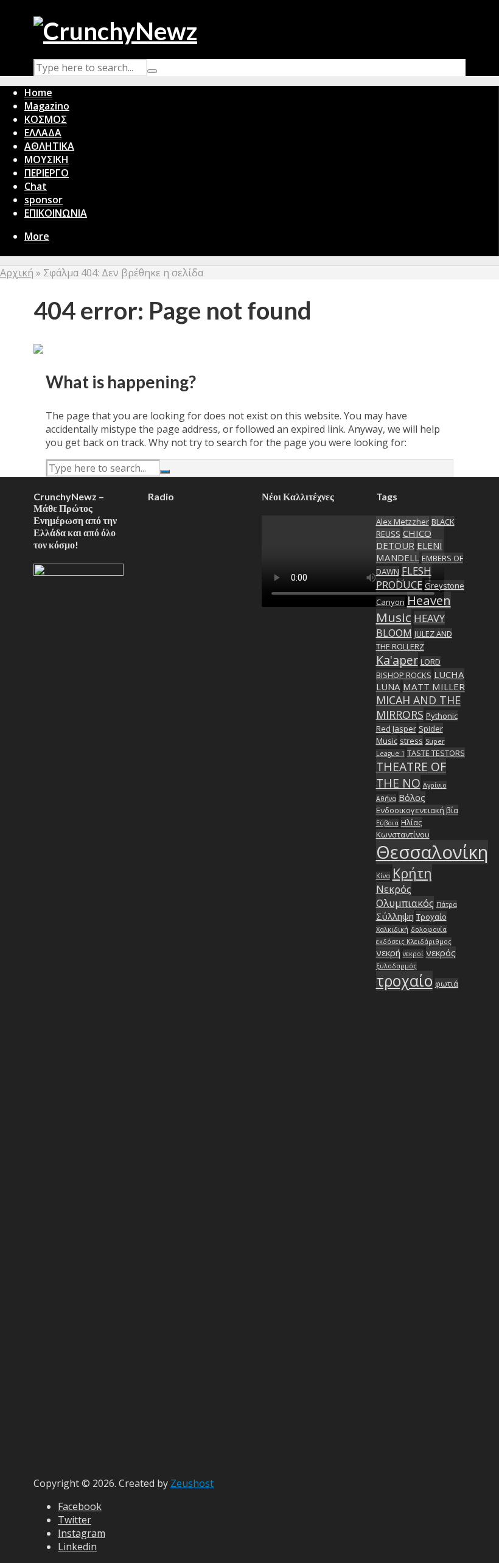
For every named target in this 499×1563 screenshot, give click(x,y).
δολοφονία (429, 929)
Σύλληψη (395, 916)
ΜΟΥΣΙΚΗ (46, 159)
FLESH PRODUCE (403, 578)
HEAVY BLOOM (410, 625)
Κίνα (383, 876)
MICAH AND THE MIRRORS (418, 707)
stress (411, 740)
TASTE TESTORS (436, 752)
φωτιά (446, 983)
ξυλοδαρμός (396, 966)
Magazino (46, 106)
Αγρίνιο (435, 785)
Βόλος (412, 797)
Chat (35, 186)
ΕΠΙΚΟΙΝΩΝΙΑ (55, 213)
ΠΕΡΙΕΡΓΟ (46, 173)
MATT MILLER (434, 686)
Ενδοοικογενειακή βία (417, 810)
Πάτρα (446, 904)
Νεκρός (393, 889)
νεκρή (388, 952)
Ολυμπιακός (405, 903)
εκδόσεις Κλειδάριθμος (414, 941)
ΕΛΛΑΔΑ (42, 132)
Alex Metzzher (402, 521)
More (36, 236)
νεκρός (441, 952)
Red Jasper (396, 728)
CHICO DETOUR (403, 539)
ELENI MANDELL (409, 551)
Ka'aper (397, 660)
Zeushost (192, 1483)
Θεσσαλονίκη (432, 852)
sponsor (43, 199)
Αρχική (16, 272)
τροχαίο (404, 981)
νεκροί (413, 953)
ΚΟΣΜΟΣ (45, 119)
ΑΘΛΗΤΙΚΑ (49, 146)
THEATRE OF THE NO (411, 774)
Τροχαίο (431, 916)
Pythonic (442, 715)
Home (38, 92)
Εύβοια (387, 823)
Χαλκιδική (392, 929)
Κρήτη (412, 873)
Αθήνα (386, 798)
